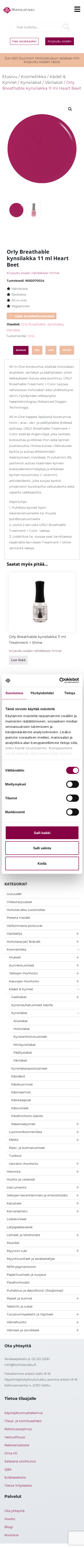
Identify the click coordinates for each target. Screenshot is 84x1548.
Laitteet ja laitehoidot (23, 1235)
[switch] (72, 784)
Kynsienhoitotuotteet (30, 1037)
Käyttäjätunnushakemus (23, 1413)
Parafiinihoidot (18, 1282)
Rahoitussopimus (18, 1429)
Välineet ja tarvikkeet (23, 1330)
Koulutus (11, 1535)
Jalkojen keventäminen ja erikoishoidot (37, 1195)
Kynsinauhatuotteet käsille (32, 1005)
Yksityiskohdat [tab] (42, 693)
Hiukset (15, 957)
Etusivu (9, 76)
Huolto (9, 1519)
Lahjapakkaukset (20, 1227)
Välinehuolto (16, 1322)
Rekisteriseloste (16, 1445)
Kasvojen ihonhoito (24, 981)
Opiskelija (14, 934)
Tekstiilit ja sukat (20, 1306)
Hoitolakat (21, 1029)
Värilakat (20, 1060)
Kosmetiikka (16, 949)
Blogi (8, 1527)
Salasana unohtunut (20, 1461)
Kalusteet (14, 1203)
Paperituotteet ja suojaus (26, 1275)
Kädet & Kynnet (21, 989)
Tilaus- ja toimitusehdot (23, 1421)
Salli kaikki (42, 833)
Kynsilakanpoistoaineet (29, 1068)
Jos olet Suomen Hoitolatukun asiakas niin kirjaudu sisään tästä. (42, 60)
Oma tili (10, 1453)
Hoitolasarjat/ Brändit (24, 942)
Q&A (7, 1469)
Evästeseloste (15, 1477)
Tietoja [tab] (69, 693)
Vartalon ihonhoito (23, 1164)
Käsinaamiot (21, 1092)
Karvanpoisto (17, 1211)
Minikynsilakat (24, 1045)
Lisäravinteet (17, 1219)
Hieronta (13, 1172)
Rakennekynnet (23, 1124)
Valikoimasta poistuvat (25, 926)
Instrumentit (17, 1187)
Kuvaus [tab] (21, 350)
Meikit (14, 1140)
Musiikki (13, 1243)
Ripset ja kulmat (19, 1298)
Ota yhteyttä (14, 1511)
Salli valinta (42, 848)
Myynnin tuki (17, 1251)
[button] (70, 109)
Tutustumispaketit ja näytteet (30, 1314)
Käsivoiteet (20, 1108)
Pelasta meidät (18, 918)
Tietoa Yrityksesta (18, 1485)
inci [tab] (37, 350)
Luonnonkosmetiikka (25, 1132)
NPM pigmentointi (21, 1267)
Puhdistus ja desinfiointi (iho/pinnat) (35, 1291)
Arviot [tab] (66, 350)
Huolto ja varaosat (21, 1179)
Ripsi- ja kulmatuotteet (27, 1148)
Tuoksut (15, 1156)
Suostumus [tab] (14, 693)
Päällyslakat (22, 1053)
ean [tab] (51, 350)
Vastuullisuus (14, 1437)
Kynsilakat (19, 1013)
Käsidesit (18, 1076)
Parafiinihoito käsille (27, 1116)
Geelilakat (19, 997)
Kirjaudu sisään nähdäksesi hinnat (33, 273)
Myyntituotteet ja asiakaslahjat (31, 1259)
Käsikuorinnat (22, 1084)
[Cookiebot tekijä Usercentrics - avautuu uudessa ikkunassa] (60, 680)
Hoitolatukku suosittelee (26, 910)
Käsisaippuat (21, 1100)
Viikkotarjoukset (19, 902)
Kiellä (42, 863)
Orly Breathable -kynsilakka (42, 324)
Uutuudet (14, 894)
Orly (31, 336)
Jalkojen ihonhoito (23, 973)
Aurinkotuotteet (21, 965)
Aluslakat (20, 1021)
